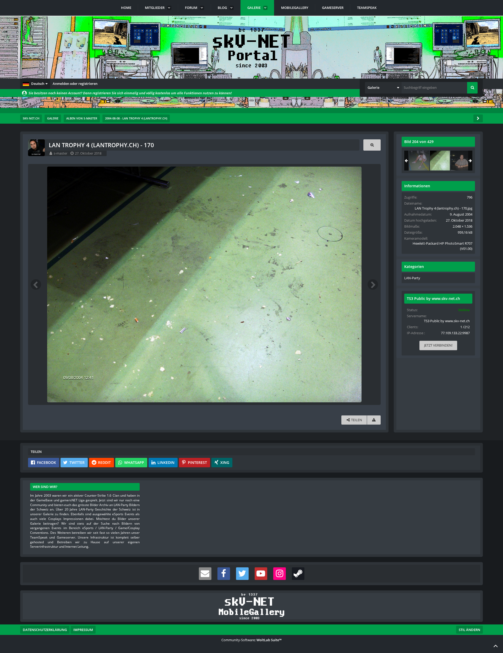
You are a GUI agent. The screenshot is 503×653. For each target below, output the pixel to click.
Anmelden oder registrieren (75, 83)
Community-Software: (251, 640)
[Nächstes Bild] (373, 284)
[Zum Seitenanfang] (495, 645)
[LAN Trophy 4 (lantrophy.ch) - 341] (419, 161)
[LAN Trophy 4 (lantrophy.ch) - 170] (440, 161)
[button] (35, 84)
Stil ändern (469, 629)
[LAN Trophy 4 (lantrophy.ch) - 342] (461, 161)
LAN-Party (412, 278)
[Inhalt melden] (374, 420)
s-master (60, 153)
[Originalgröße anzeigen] (372, 145)
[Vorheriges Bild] (36, 284)
